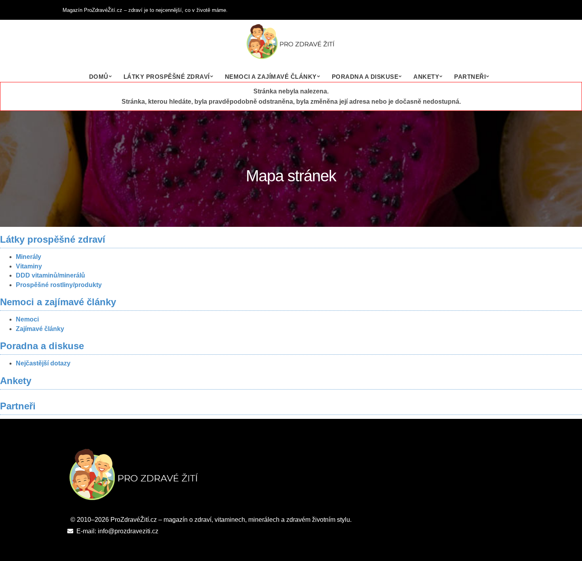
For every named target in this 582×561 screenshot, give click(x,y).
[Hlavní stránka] (291, 45)
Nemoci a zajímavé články (271, 76)
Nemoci (27, 319)
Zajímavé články (40, 328)
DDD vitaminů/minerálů (50, 275)
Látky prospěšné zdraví (167, 76)
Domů (98, 76)
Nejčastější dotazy (43, 363)
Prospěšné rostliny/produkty (59, 284)
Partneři (470, 76)
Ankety (426, 76)
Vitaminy (29, 266)
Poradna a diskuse (365, 76)
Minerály (28, 256)
